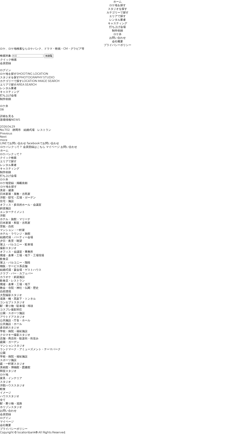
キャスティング (117, 23)
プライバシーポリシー (117, 45)
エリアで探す (117, 16)
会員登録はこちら (34, 147)
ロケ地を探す (117, 5)
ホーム (117, 1)
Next (3, 136)
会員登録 (5, 63)
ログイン (5, 70)
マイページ (53, 147)
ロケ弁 (117, 34)
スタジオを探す (117, 8)
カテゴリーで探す (117, 12)
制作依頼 (117, 30)
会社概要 (117, 41)
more (3, 140)
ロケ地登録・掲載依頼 (14, 183)
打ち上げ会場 (117, 27)
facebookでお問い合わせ (43, 143)
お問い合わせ (117, 37)
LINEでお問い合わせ (13, 143)
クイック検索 (8, 59)
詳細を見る (7, 116)
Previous (6, 133)
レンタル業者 (117, 19)
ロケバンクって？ (11, 147)
